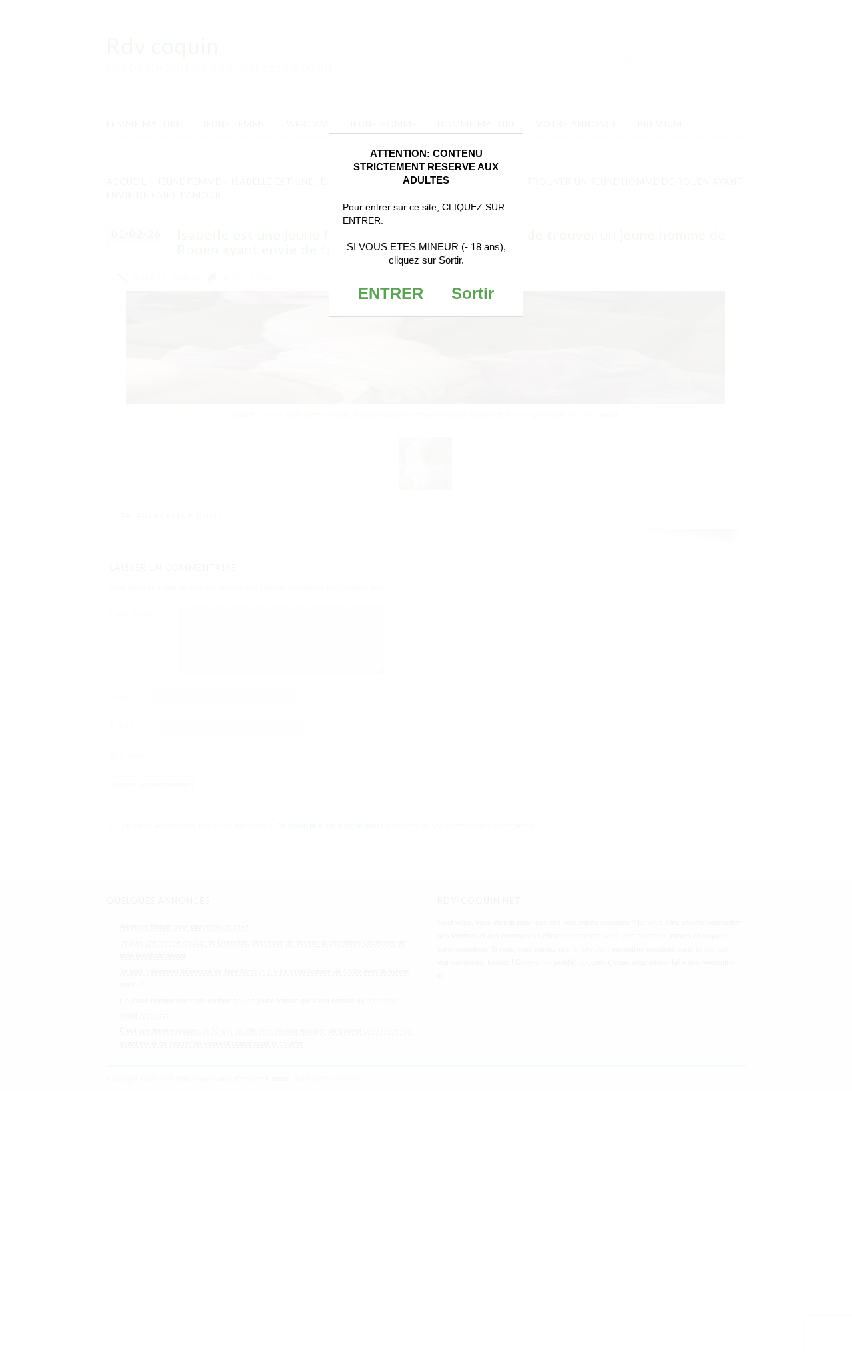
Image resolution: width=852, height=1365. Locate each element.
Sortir (472, 293)
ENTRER (390, 293)
